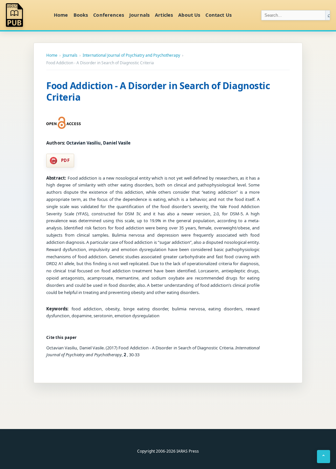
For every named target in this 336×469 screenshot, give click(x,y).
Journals (139, 14)
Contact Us (218, 14)
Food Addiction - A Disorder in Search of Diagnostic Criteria (158, 91)
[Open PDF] (63, 123)
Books (81, 14)
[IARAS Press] (26, 15)
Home (61, 14)
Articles (164, 14)
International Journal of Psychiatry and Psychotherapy (131, 55)
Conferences (108, 14)
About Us (189, 14)
